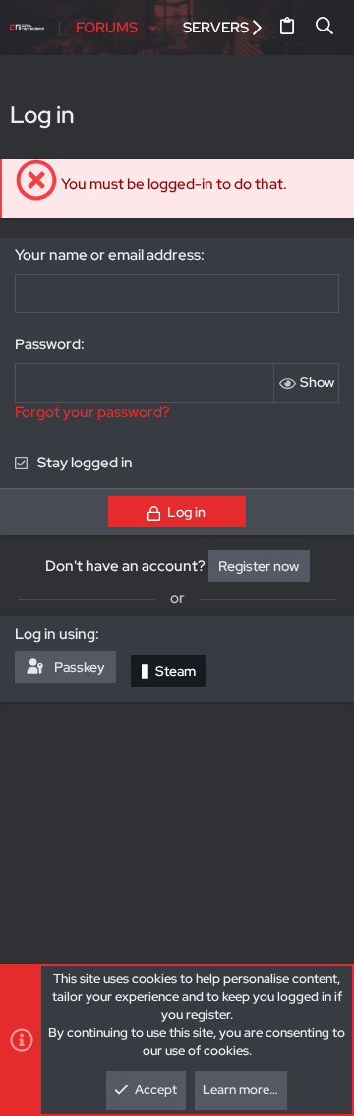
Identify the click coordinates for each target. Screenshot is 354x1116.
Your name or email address (108, 255)
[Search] (325, 27)
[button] (154, 28)
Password (48, 344)
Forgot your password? (92, 412)
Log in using (55, 634)
